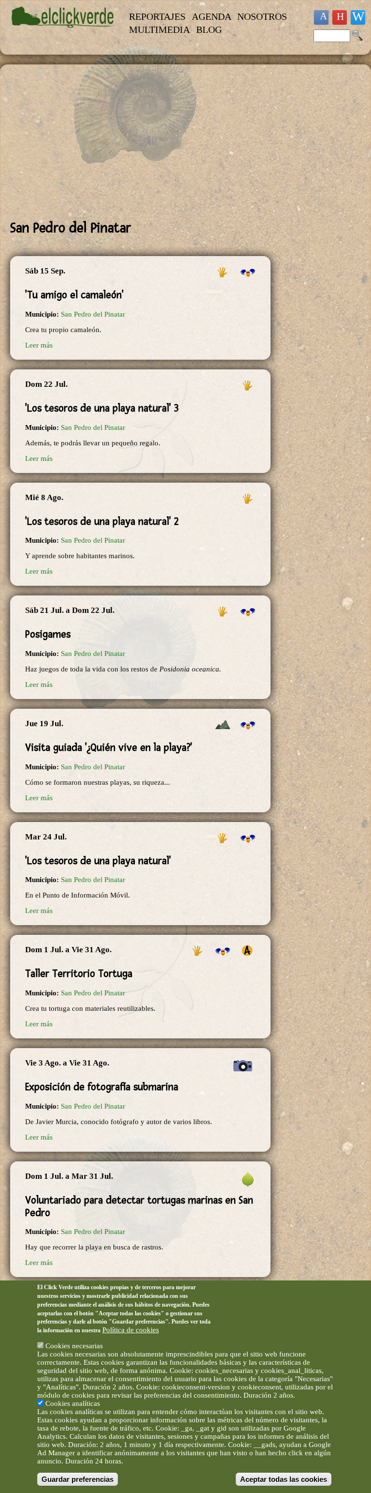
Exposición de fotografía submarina (101, 1087)
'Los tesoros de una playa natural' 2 (102, 521)
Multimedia (159, 29)
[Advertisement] (140, 142)
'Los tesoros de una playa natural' (98, 860)
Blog (209, 29)
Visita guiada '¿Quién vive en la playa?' (108, 747)
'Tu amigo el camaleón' (74, 295)
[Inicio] (63, 32)
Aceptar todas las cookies (283, 1479)
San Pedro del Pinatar (93, 314)
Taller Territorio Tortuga (78, 973)
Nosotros (262, 16)
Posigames (48, 634)
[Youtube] (339, 17)
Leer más (39, 345)
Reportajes (157, 16)
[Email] (358, 17)
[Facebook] (321, 17)
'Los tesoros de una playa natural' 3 (102, 408)
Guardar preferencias (78, 1479)
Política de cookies (130, 1330)
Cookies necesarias (74, 1346)
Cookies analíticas (72, 1403)
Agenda (211, 16)
